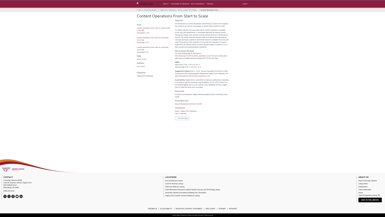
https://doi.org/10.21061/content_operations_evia (192, 56)
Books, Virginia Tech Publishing (188, 10)
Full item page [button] (182, 118)
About (165, 4)
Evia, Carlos (141, 66)
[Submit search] (223, 4)
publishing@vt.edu (184, 85)
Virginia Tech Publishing (167, 10)
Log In (244, 4)
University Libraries (150, 10)
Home (139, 10)
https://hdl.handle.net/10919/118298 (188, 104)
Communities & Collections (180, 4)
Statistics (210, 4)
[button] (233, 4)
